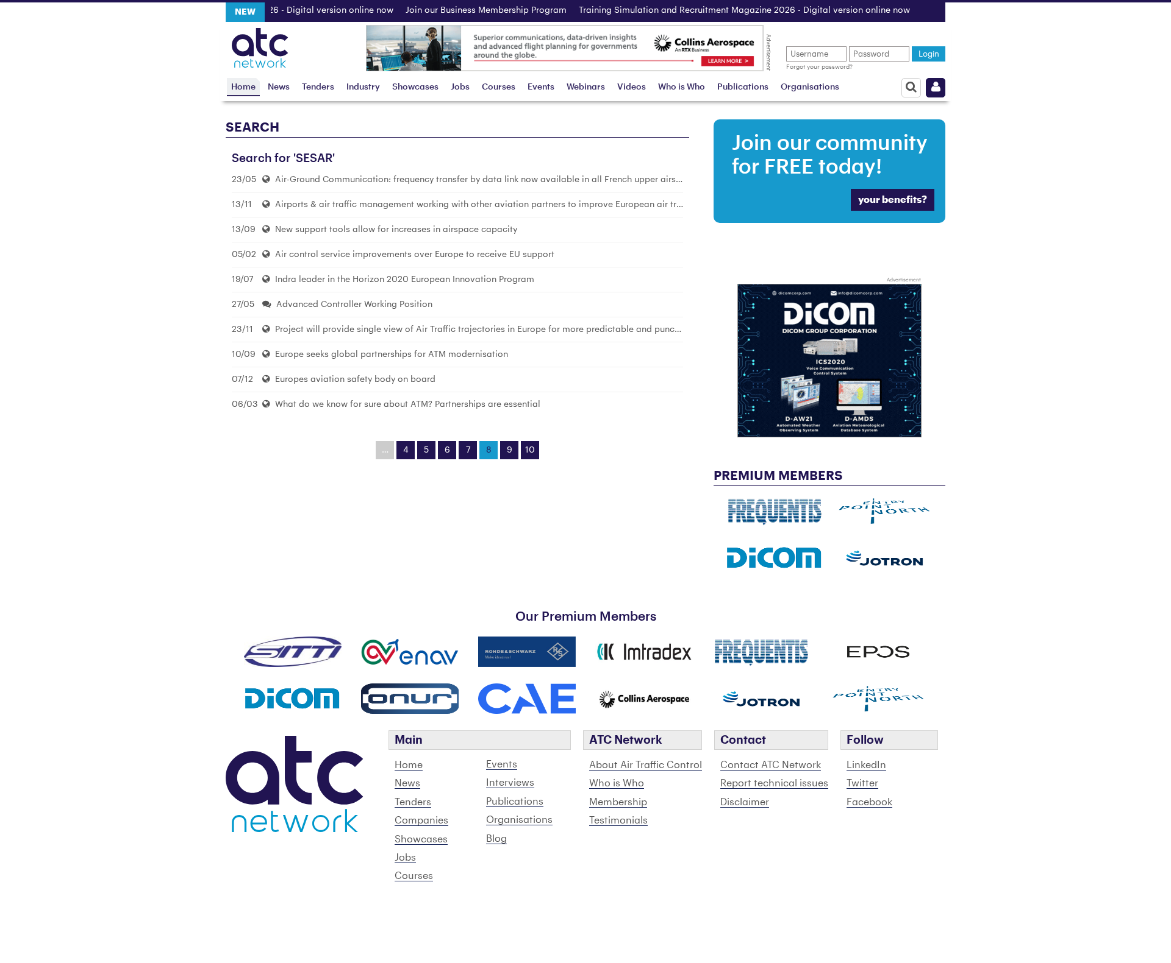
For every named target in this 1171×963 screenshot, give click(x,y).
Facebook (869, 802)
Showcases (415, 86)
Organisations (810, 86)
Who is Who (681, 86)
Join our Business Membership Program (465, 10)
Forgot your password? (819, 67)
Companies (421, 820)
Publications (742, 86)
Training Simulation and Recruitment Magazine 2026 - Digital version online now (724, 10)
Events (541, 86)
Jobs (460, 86)
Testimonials (618, 820)
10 (530, 450)
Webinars (586, 86)
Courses (498, 86)
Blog (496, 839)
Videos (631, 86)
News (279, 86)
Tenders (318, 86)
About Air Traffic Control (645, 765)
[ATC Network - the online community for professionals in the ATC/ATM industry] (260, 44)
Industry (363, 86)
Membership (618, 802)
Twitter (862, 783)
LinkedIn (866, 765)
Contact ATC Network (770, 765)
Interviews (510, 783)
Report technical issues (774, 783)
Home (243, 86)
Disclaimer (744, 802)
